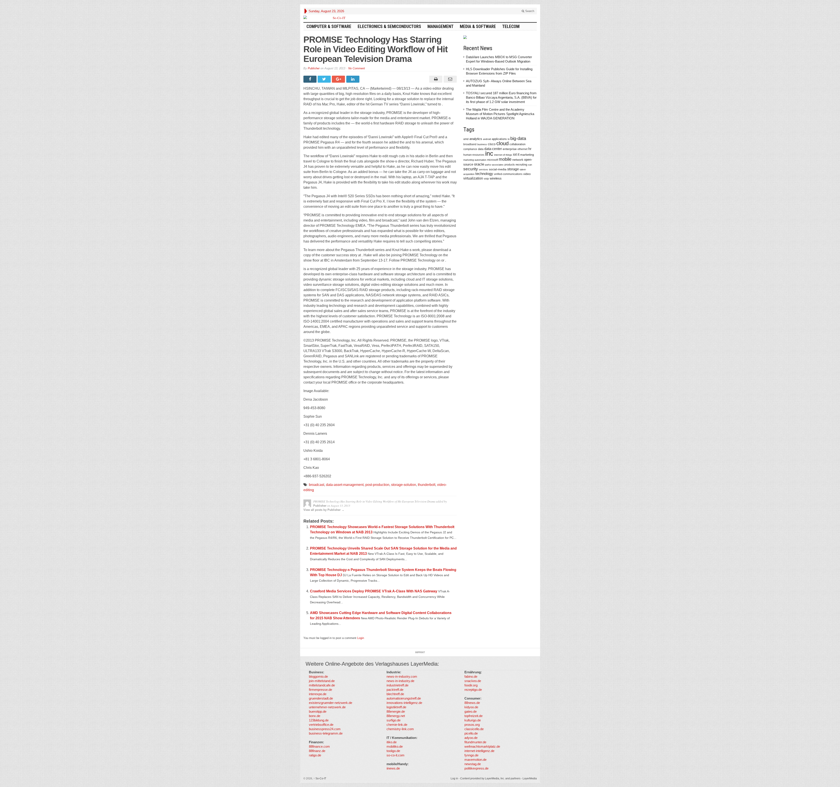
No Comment (356, 68)
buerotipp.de (317, 711)
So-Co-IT (319, 778)
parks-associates (494, 164)
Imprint (420, 652)
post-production (377, 485)
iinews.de (393, 768)
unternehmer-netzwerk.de (327, 707)
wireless (496, 178)
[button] (9, 777)
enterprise (510, 149)
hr (529, 149)
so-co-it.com (395, 755)
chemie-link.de (397, 724)
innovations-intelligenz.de (404, 703)
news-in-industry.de (400, 681)
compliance (470, 149)
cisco (491, 144)
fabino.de (470, 676)
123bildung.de (319, 720)
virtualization (473, 178)
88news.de (472, 703)
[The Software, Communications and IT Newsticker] (337, 18)
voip (486, 178)
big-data (518, 138)
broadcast (316, 485)
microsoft (492, 159)
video (527, 174)
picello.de (471, 733)
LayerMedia (530, 778)
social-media (497, 169)
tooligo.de (393, 751)
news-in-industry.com (402, 676)
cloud (502, 143)
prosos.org (472, 724)
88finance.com (319, 746)
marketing (527, 154)
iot (515, 154)
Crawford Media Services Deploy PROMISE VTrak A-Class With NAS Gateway (373, 591)
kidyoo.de (471, 707)
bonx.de (314, 716)
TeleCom (511, 26)
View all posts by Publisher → (323, 509)
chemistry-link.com (400, 729)
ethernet (522, 149)
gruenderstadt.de (321, 698)
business (482, 144)
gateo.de (470, 711)
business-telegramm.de (326, 733)
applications (499, 139)
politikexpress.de (476, 768)
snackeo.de (472, 681)
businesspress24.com (325, 729)
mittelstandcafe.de (322, 685)
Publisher (314, 68)
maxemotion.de (475, 759)
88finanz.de (317, 751)
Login (360, 638)
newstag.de (472, 764)
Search (529, 11)
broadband (469, 144)
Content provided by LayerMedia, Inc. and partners (490, 778)
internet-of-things (503, 155)
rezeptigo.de (473, 689)
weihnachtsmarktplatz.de (482, 746)
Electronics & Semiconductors (389, 26)
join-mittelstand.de (322, 681)
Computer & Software (328, 26)
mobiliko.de (395, 746)
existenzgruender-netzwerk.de (330, 703)
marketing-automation (474, 160)
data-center (493, 149)
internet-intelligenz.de (479, 751)
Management (440, 26)
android (487, 139)
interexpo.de (317, 694)
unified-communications (508, 174)
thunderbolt (426, 485)
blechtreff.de (395, 694)
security (470, 169)
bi (508, 139)
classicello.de (474, 729)
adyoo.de (471, 738)
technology (484, 174)
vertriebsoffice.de (321, 724)
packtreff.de (395, 689)
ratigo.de (315, 755)
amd (466, 139)
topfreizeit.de (473, 716)
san (530, 164)
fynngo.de (471, 755)
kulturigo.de (472, 720)
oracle (479, 164)
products (509, 164)
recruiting (521, 164)
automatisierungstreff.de (404, 698)
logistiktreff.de (396, 707)
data (480, 149)
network (517, 159)
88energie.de (396, 711)
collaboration (517, 144)
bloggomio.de (318, 676)
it (518, 154)
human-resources (473, 154)
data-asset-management (345, 485)
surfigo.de (394, 720)
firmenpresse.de (320, 689)
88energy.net (396, 716)
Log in (454, 778)
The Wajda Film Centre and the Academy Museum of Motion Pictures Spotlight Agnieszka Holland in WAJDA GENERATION (500, 114)
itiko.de (392, 742)
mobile (505, 159)
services (483, 169)
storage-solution (403, 485)
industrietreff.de (397, 685)
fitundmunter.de (475, 742)
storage (513, 169)
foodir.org (471, 685)
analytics (475, 139)
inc (489, 153)
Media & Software (478, 26)
